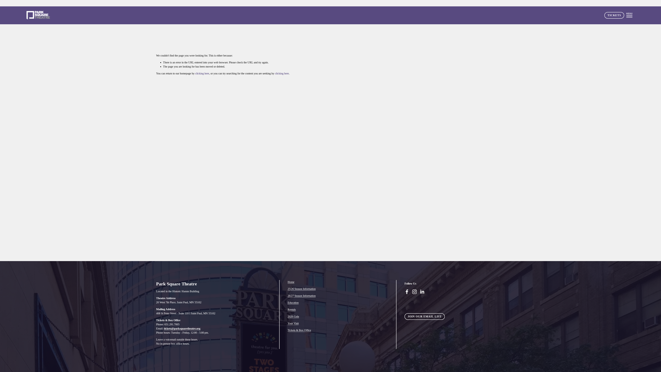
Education (293, 302)
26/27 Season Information (302, 295)
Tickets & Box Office (299, 330)
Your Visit (293, 323)
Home (291, 282)
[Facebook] (407, 291)
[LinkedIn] (422, 291)
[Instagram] (414, 291)
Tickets (614, 15)
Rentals (292, 309)
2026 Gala (293, 316)
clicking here (202, 73)
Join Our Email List (425, 316)
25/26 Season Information (302, 288)
